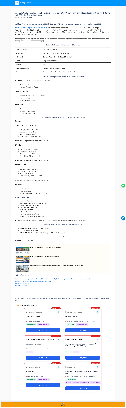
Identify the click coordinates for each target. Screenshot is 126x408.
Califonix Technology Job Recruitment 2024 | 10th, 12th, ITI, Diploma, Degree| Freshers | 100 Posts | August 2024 (53, 279)
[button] (108, 3)
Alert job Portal (26, 3)
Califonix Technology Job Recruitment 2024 (31, 28)
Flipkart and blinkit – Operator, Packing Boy (45, 247)
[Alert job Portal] (17, 3)
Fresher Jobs (72, 298)
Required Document (22, 283)
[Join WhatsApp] (123, 185)
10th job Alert (21, 298)
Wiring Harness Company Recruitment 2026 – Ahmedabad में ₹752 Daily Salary (56, 266)
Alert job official (52, 298)
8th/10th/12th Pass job (40, 298)
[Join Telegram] (123, 218)
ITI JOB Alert (87, 298)
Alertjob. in (26, 41)
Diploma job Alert (63, 298)
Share (63, 405)
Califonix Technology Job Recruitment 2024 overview (33, 281)
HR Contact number (22, 285)
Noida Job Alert (95, 298)
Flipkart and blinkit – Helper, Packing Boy (44, 256)
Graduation (80, 298)
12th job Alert (30, 298)
